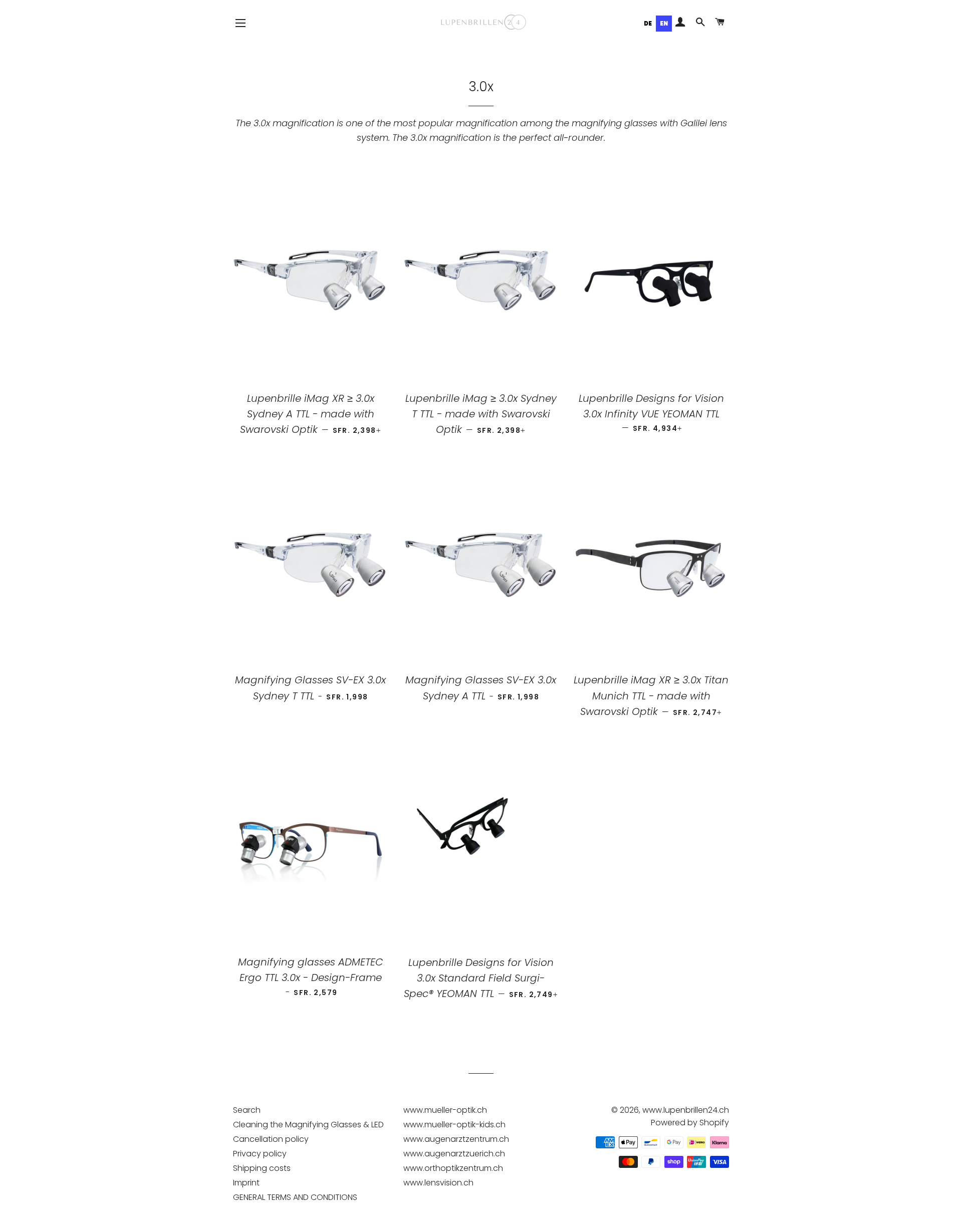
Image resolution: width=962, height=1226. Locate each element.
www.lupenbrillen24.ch (685, 1110)
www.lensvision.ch (438, 1182)
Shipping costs (262, 1168)
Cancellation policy (271, 1139)
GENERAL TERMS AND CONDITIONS (295, 1197)
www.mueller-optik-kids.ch (454, 1124)
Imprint (246, 1182)
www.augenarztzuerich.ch (454, 1153)
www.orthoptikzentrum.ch (453, 1168)
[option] (648, 24)
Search (247, 1110)
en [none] (664, 24)
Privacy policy (260, 1153)
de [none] (648, 24)
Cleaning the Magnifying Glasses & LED (308, 1124)
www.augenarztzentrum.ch (456, 1139)
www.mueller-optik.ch (445, 1110)
